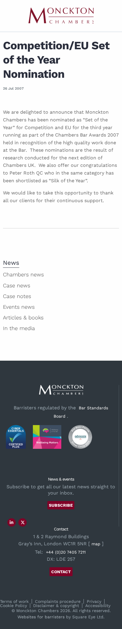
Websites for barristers (41, 616)
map (96, 543)
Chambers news (23, 274)
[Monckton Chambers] (61, 15)
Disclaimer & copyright (56, 605)
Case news (16, 285)
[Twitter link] (22, 522)
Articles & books (23, 317)
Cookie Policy (13, 605)
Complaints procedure (58, 601)
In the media (19, 328)
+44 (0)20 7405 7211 (66, 552)
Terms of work (14, 601)
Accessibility (97, 605)
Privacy (94, 601)
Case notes (17, 296)
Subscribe (61, 505)
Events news (19, 307)
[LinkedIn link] (11, 522)
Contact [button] (61, 571)
